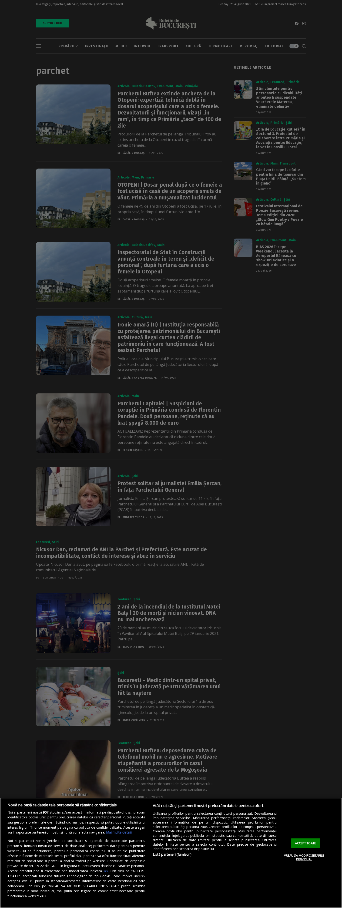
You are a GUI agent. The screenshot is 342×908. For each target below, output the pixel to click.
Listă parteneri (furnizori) (172, 854)
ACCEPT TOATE (305, 843)
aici (106, 871)
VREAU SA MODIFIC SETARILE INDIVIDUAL (304, 857)
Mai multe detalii (119, 832)
